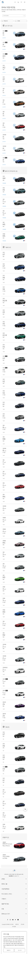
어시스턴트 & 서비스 (7, 894)
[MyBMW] (15, 2)
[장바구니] (18, 2)
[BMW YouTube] (13, 920)
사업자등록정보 (5, 889)
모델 (3, 909)
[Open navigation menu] (24, 2)
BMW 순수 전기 (6, 914)
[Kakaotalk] (15, 920)
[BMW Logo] (3, 2)
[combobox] (25, 809)
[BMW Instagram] (10, 920)
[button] (2, 21)
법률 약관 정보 (5, 904)
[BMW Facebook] (8, 920)
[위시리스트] (21, 2)
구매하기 (4, 899)
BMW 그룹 (4, 884)
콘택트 (3, 879)
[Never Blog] (18, 920)
